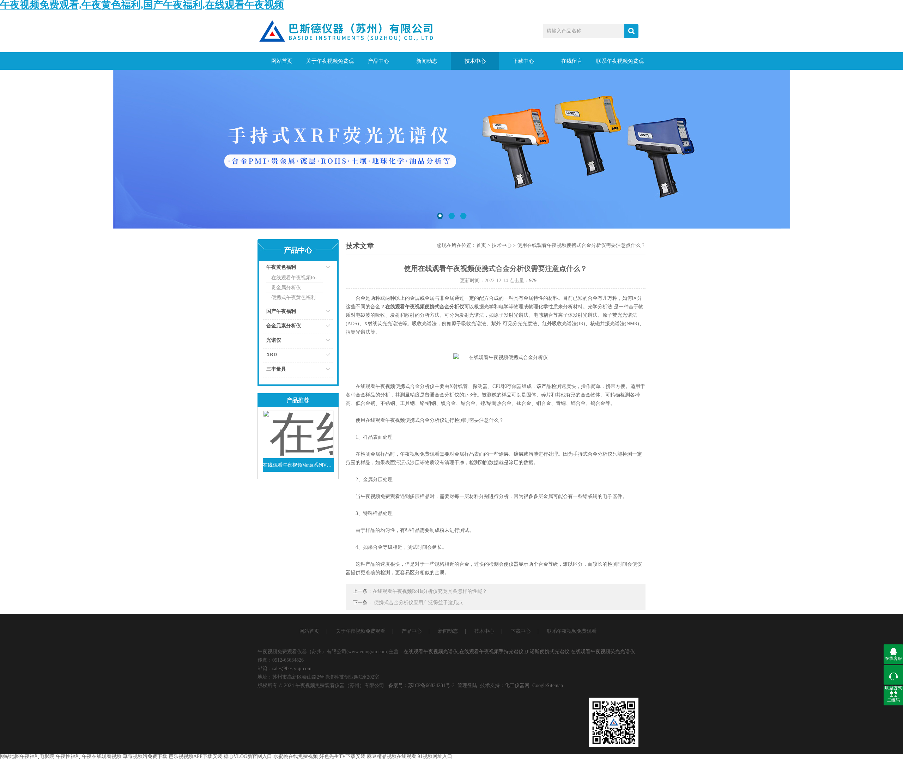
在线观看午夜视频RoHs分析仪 (297, 277)
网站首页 (281, 61)
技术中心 (475, 61)
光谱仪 (273, 340)
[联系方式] (893, 675)
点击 (319, 269)
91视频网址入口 (435, 756)
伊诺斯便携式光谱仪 (547, 651)
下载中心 (523, 61)
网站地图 (10, 756)
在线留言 (571, 61)
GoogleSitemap (547, 685)
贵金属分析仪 (286, 287)
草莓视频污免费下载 (145, 756)
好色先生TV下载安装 (342, 756)
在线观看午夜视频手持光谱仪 (491, 651)
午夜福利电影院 (37, 756)
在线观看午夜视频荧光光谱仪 (603, 651)
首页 (481, 245)
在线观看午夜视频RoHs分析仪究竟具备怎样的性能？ (429, 591)
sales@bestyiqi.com (291, 668)
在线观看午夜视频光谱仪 (431, 651)
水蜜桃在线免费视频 (295, 756)
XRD (271, 354)
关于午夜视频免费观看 (330, 64)
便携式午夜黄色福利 (293, 297)
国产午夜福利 (281, 311)
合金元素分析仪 (283, 325)
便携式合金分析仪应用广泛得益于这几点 (418, 602)
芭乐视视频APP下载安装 (195, 756)
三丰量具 (276, 369)
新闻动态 (426, 61)
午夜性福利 (68, 756)
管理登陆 (467, 685)
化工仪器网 (517, 685)
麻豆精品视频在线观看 (391, 756)
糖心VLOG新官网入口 (248, 756)
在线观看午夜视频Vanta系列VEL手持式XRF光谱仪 (298, 465)
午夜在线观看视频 (101, 756)
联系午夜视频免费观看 (620, 64)
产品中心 (378, 61)
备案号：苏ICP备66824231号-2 (421, 685)
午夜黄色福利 (281, 267)
